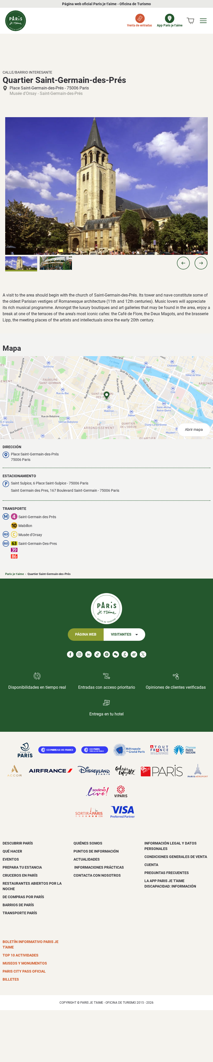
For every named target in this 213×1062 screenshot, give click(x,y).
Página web (85, 634)
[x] (143, 654)
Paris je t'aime (14, 574)
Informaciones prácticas (99, 867)
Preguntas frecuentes (166, 873)
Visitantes (121, 634)
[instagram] (79, 654)
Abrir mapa (194, 429)
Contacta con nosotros (97, 875)
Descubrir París (18, 843)
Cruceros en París (20, 875)
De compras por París (23, 897)
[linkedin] (88, 654)
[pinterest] (106, 654)
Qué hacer (12, 851)
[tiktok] (97, 654)
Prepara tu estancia (22, 867)
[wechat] (115, 654)
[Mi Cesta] (190, 21)
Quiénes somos (88, 843)
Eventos (11, 859)
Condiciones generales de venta (175, 857)
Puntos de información (96, 851)
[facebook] (70, 654)
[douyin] (125, 654)
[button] (183, 263)
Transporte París (20, 913)
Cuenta (151, 865)
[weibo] (134, 654)
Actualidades (87, 859)
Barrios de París (18, 905)
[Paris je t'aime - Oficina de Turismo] (15, 20)
